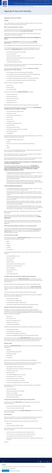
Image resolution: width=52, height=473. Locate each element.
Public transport (21, 3)
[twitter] (43, 461)
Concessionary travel (46, 3)
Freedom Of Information (6, 462)
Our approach (16, 3)
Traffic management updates (46, 0)
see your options (17, 470)
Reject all (11, 470)
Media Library (36, 0)
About (26, 0)
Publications (40, 0)
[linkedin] (49, 461)
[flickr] (40, 461)
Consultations (32, 0)
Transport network (36, 3)
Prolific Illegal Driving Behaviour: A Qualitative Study (25, 6)
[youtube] (47, 461)
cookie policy (12, 468)
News (28, 0)
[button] (49, 3)
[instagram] (38, 461)
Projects (41, 3)
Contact (3, 461)
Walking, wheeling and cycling (28, 3)
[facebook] (45, 461)
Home (10, 6)
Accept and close (5, 470)
